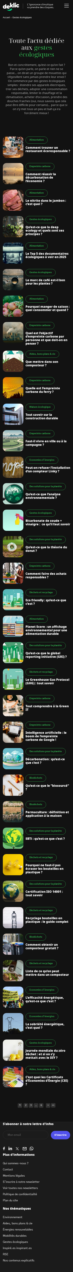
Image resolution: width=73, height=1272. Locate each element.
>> (53, 1105)
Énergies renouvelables (18, 1229)
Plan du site (10, 1200)
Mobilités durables (15, 1235)
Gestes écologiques (15, 1242)
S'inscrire (60, 1135)
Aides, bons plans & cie (17, 1223)
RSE (5, 1254)
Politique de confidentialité (20, 1194)
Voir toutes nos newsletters (20, 1188)
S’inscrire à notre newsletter (21, 1181)
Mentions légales (14, 1175)
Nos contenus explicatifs (18, 1260)
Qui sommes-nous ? (16, 1163)
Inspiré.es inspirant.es (17, 1248)
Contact (8, 1169)
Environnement (12, 1217)
